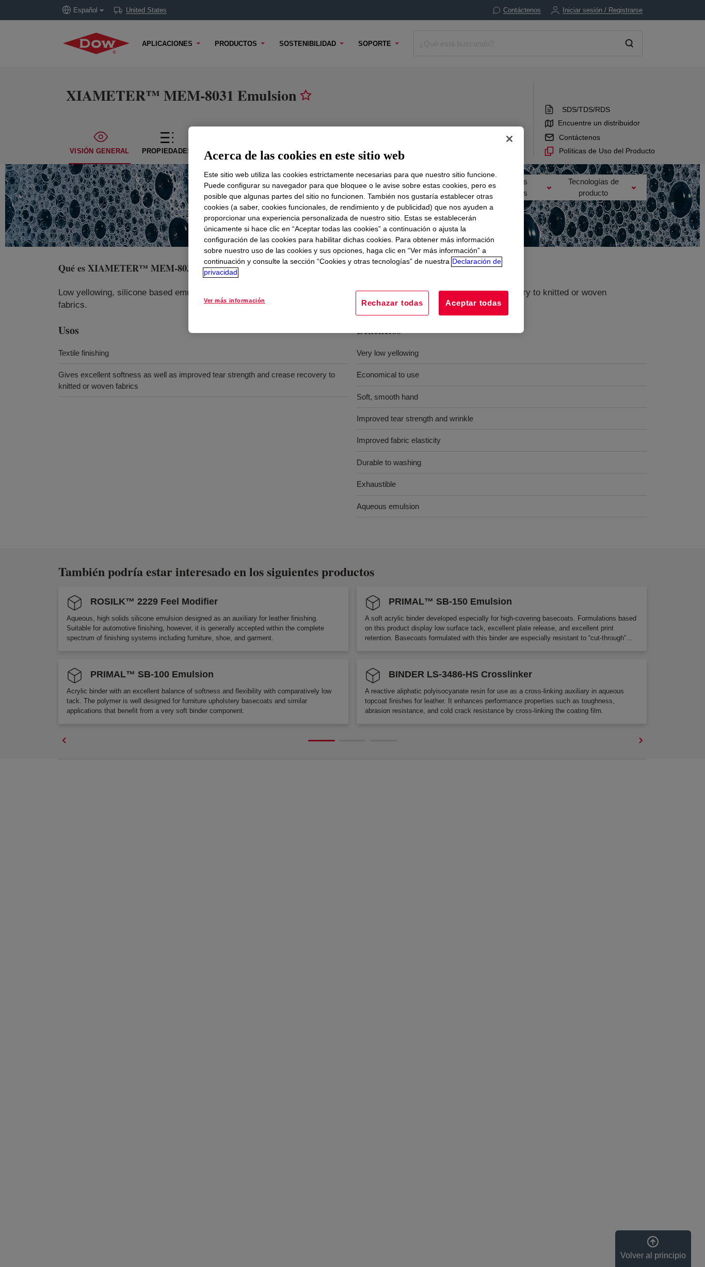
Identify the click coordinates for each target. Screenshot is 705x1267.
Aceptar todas (473, 303)
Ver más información (234, 301)
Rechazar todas (392, 303)
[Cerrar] (509, 139)
